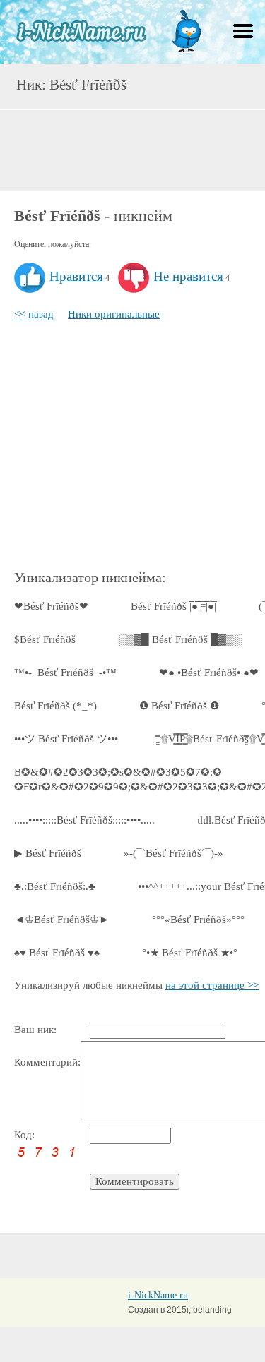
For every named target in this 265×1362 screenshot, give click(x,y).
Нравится (76, 276)
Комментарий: (47, 1062)
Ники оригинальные (114, 314)
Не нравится (188, 276)
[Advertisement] (133, 149)
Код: (24, 1134)
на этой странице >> (212, 985)
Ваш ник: (35, 1029)
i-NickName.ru (158, 1295)
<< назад (34, 314)
